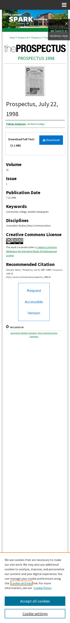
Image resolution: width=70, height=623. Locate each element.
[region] (35, 587)
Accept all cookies (35, 601)
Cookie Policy (43, 588)
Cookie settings (21, 583)
